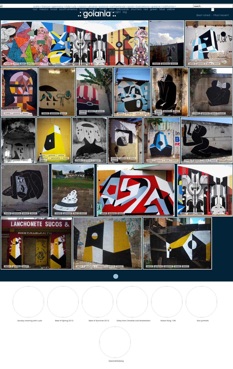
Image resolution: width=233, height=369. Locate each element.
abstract (44, 158)
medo (156, 64)
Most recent (221, 15)
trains (82, 9)
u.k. (74, 6)
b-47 (37, 64)
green (153, 9)
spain (130, 6)
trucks (103, 9)
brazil (53, 9)
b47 (183, 213)
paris (36, 6)
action (108, 12)
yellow (171, 9)
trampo (75, 64)
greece (156, 6)
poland (103, 6)
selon (30, 64)
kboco (58, 64)
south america (68, 9)
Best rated (203, 15)
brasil (65, 158)
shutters (136, 9)
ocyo (23, 64)
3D (100, 12)
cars (111, 9)
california (168, 6)
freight (93, 9)
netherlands (117, 6)
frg (51, 64)
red (146, 9)
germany (57, 6)
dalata (67, 64)
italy (67, 6)
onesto (8, 64)
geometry (55, 158)
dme (45, 64)
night (117, 12)
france (46, 6)
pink (85, 12)
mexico (43, 9)
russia (82, 6)
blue (162, 9)
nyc (35, 9)
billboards (122, 9)
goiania (85, 64)
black (93, 12)
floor (76, 213)
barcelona (142, 6)
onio (16, 64)
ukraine (92, 6)
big (125, 12)
